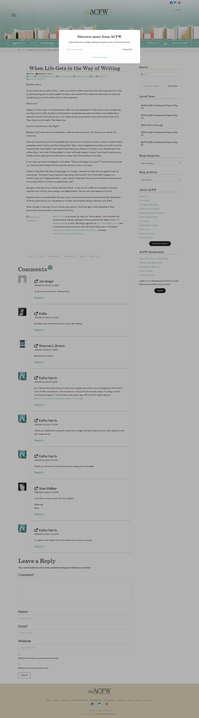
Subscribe (127, 49)
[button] (13, 15)
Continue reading (99, 57)
